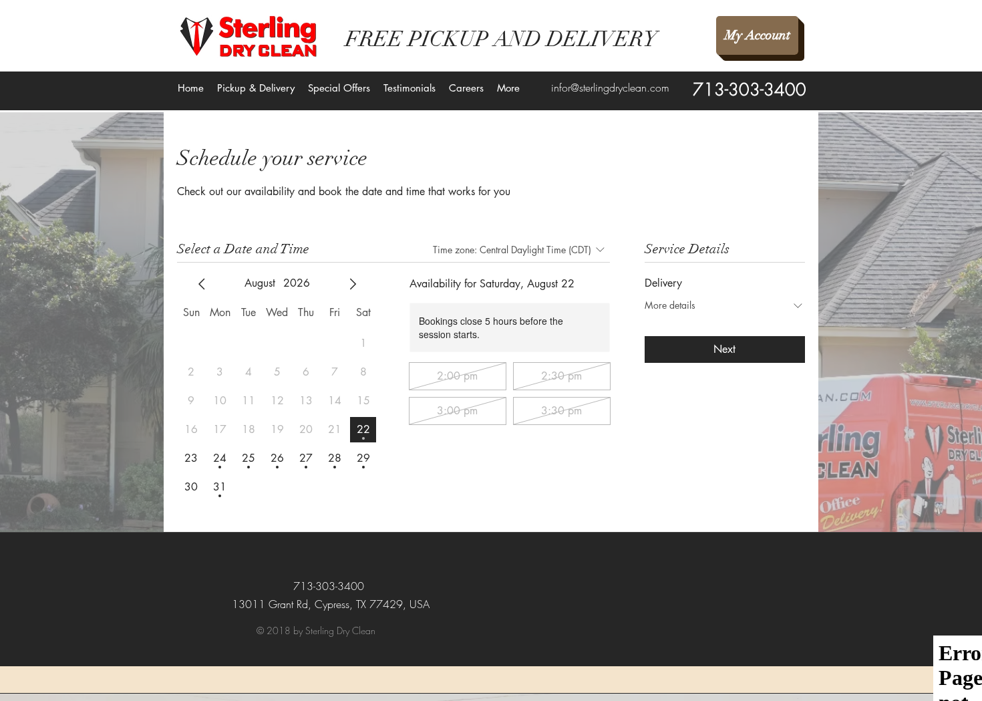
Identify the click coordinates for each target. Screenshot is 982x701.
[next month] (353, 284)
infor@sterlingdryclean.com (610, 87)
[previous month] (202, 284)
